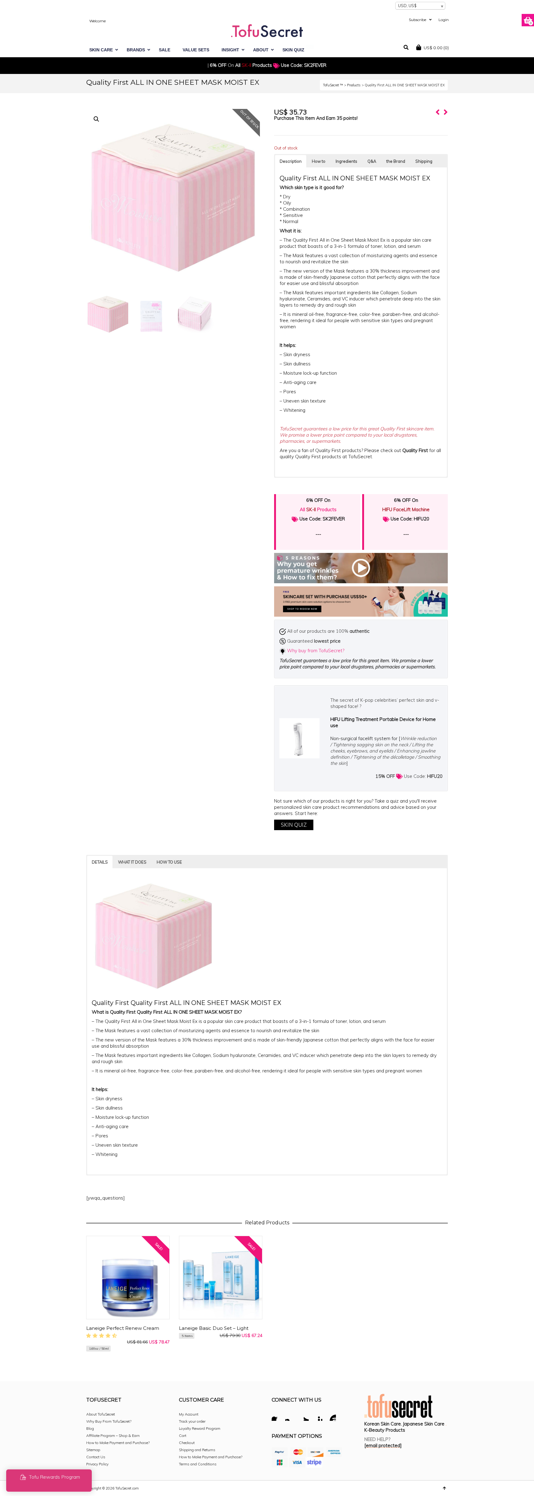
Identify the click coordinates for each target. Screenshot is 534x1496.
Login (444, 19)
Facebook (277, 1417)
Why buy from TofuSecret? (315, 650)
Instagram (290, 1417)
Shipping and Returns (197, 1449)
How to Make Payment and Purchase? (118, 1442)
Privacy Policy (97, 1464)
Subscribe (417, 19)
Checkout (187, 1442)
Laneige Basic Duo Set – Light (213, 1328)
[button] (96, 119)
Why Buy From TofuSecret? (108, 1421)
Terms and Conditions (198, 1464)
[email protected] (383, 1445)
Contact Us (95, 1457)
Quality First (415, 450)
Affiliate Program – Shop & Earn (113, 1435)
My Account (188, 1414)
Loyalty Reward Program (199, 1428)
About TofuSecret (100, 1414)
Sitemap (93, 1449)
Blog (90, 1428)
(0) (436, 47)
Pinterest (317, 1417)
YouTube (331, 1417)
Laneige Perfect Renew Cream (122, 1328)
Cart (182, 1435)
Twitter (304, 1417)
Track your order (192, 1421)
